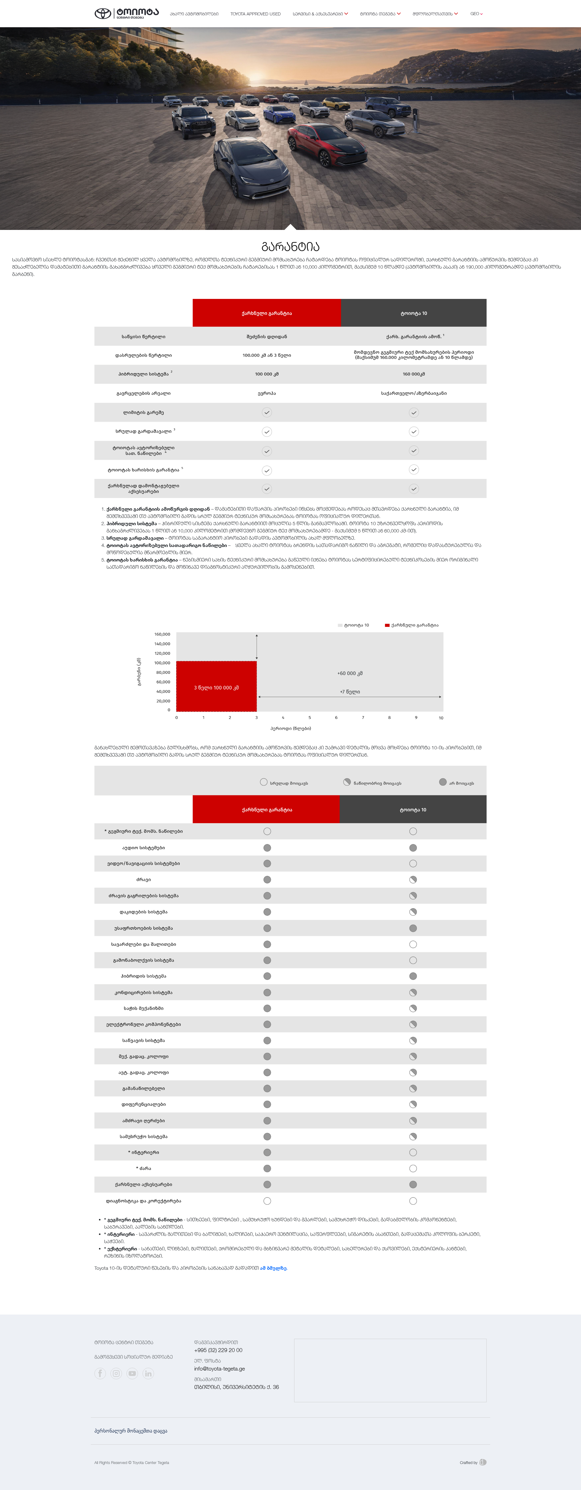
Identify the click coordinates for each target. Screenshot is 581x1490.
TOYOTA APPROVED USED (256, 13)
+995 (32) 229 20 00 (218, 1350)
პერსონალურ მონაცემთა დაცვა (130, 1430)
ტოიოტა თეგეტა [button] (378, 13)
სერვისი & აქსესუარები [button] (318, 13)
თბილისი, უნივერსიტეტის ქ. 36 (236, 1387)
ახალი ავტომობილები (194, 13)
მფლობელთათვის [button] (433, 13)
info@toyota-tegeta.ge (219, 1368)
